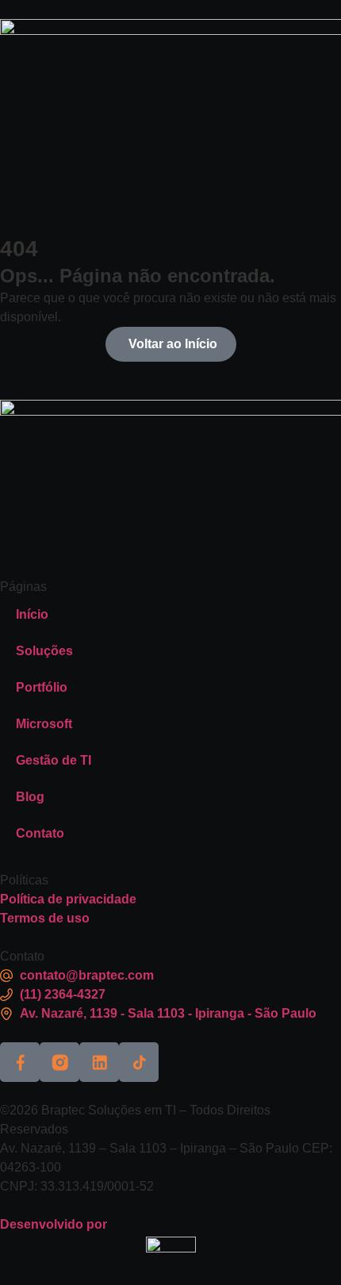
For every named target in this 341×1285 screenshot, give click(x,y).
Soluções (44, 651)
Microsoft (44, 724)
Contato (40, 833)
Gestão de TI (53, 760)
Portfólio (41, 687)
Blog (30, 797)
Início (32, 614)
